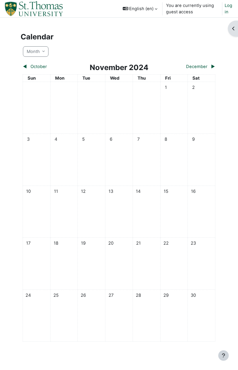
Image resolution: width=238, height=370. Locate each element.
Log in (228, 8)
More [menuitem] (78, 26)
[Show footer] (223, 355)
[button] (140, 8)
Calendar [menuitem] (99, 8)
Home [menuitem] (79, 8)
